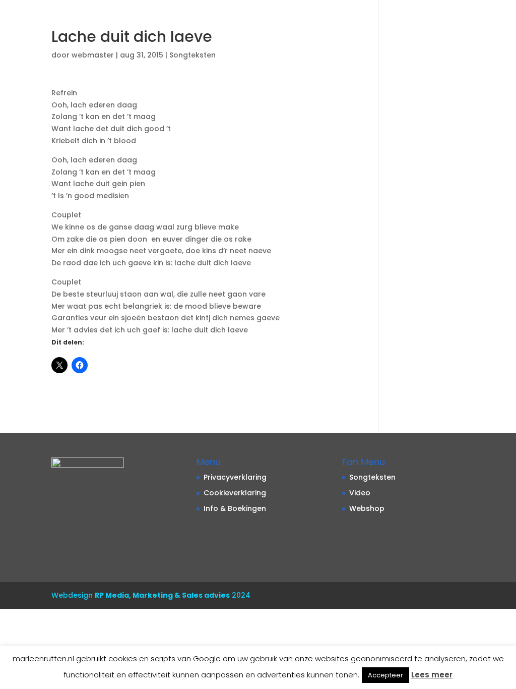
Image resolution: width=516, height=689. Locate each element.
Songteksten (414, 26)
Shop (349, 26)
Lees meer (432, 674)
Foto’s (217, 26)
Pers (467, 26)
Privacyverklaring (235, 477)
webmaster (93, 55)
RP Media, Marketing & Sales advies (162, 595)
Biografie (129, 26)
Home (80, 26)
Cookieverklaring (235, 493)
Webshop (366, 508)
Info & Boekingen (284, 26)
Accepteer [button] (385, 675)
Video (176, 26)
